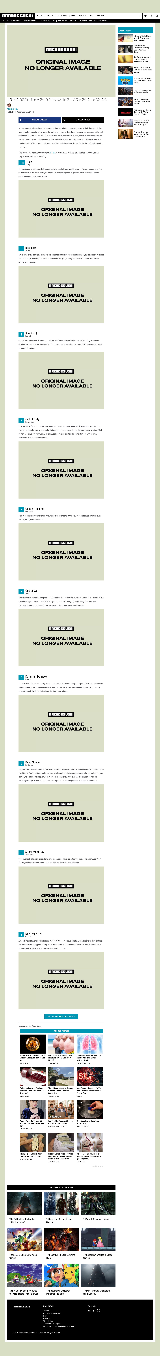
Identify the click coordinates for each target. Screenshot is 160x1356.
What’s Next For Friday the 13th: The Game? (22, 1221)
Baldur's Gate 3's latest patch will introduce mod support (142, 102)
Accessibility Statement (51, 1313)
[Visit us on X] (99, 1310)
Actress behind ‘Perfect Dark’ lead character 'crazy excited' (143, 70)
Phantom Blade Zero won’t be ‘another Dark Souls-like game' (141, 134)
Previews (50, 16)
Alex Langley (12, 109)
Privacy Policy (48, 1321)
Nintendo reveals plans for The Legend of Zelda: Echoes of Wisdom (143, 112)
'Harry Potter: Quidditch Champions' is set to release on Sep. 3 (141, 123)
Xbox (73, 16)
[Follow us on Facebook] (151, 16)
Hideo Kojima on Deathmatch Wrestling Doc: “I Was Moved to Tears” (141, 49)
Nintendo (82, 16)
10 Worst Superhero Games (96, 1219)
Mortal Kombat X (30, 21)
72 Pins (52, 153)
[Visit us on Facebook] (94, 1310)
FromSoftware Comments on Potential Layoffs (142, 91)
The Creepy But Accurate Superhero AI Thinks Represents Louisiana (142, 59)
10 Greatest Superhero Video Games (23, 1256)
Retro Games (37, 1026)
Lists (30, 1026)
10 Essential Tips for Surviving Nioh (60, 1256)
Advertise (46, 1318)
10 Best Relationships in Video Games (97, 1256)
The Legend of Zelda (47, 21)
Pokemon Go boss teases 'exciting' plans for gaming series (143, 80)
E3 (91, 16)
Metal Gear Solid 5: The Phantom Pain (93, 21)
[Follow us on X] (157, 16)
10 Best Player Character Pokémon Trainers (58, 1292)
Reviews (40, 16)
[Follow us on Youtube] (145, 16)
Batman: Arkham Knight (67, 21)
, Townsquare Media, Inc (37, 1333)
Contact (46, 1311)
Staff (45, 1316)
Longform (100, 16)
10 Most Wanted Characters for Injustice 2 (96, 1292)
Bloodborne (15, 21)
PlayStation (62, 16)
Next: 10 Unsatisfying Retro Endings (61, 1016)
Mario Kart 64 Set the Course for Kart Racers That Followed (23, 1292)
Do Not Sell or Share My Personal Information (59, 1326)
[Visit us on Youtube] (90, 1310)
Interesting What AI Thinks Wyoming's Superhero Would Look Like (142, 38)
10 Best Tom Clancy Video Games (59, 1221)
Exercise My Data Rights (51, 1324)
